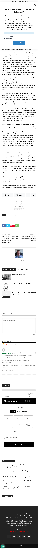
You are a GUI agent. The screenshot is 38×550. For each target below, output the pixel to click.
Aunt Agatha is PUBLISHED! (21, 283)
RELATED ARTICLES (8, 270)
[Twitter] (14, 536)
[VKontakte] (24, 536)
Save (13, 225)
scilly (14, 215)
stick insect (21, 215)
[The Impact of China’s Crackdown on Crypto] (6, 294)
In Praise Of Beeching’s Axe (23, 471)
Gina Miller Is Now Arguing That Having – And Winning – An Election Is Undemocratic (10, 239)
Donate (20, 42)
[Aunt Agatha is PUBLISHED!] (6, 289)
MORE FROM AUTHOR (23, 270)
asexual (9, 215)
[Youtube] (29, 536)
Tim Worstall (19, 261)
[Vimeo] (19, 536)
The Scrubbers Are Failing (21, 275)
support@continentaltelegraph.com (19, 531)
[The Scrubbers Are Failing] (6, 277)
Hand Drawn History (8, 471)
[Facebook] (9, 536)
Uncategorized (5, 296)
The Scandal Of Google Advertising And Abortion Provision (28, 238)
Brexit (3, 278)
